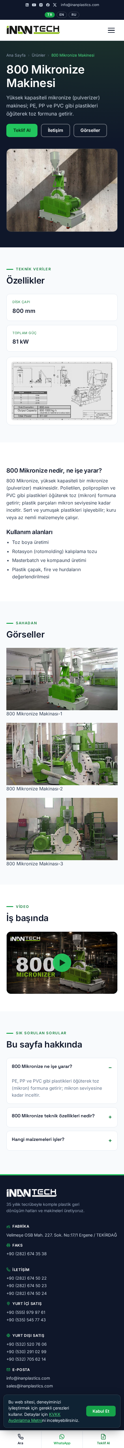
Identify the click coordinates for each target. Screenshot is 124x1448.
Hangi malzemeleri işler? (38, 1139)
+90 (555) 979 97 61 (25, 1312)
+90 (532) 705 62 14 (26, 1359)
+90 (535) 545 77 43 (26, 1319)
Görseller (90, 130)
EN (61, 15)
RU (74, 15)
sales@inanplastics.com (29, 1385)
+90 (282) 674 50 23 (26, 1285)
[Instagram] (41, 5)
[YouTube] (34, 5)
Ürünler (38, 55)
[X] (55, 5)
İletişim (55, 130)
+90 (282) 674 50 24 (26, 1293)
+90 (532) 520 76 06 (26, 1344)
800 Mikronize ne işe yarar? (42, 1066)
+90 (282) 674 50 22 (26, 1278)
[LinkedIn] (27, 5)
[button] (62, 962)
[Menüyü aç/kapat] (111, 30)
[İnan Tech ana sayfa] (33, 30)
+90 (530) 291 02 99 (26, 1351)
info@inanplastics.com (80, 5)
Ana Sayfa (16, 55)
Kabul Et (101, 1411)
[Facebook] (48, 5)
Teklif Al (22, 130)
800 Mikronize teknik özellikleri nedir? (53, 1116)
